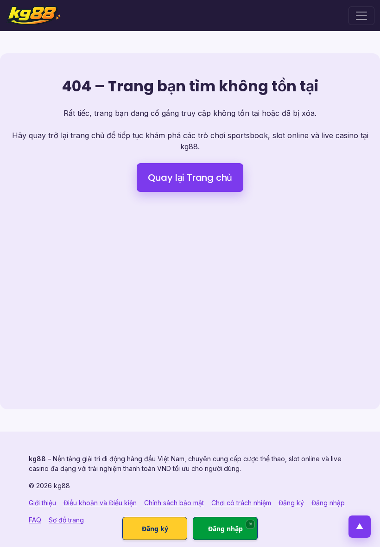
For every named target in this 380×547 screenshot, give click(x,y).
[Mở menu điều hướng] (361, 15)
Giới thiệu (42, 503)
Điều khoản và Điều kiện (100, 503)
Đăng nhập (328, 503)
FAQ (35, 520)
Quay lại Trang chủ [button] (190, 177)
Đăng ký (291, 503)
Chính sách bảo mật (174, 503)
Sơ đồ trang (66, 520)
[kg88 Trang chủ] (33, 15)
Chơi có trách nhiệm (241, 503)
